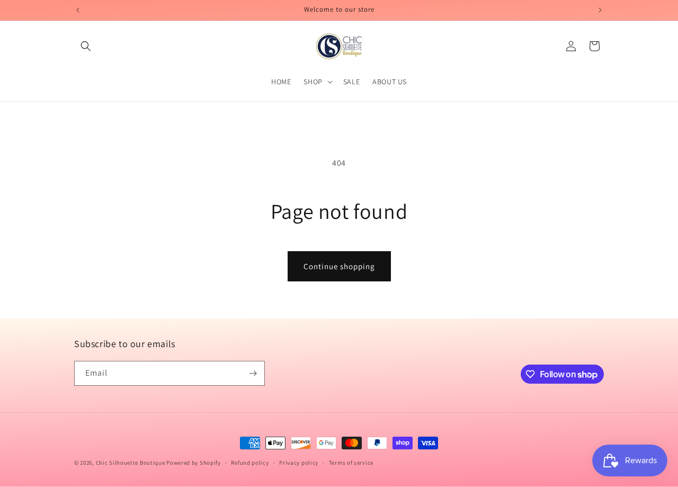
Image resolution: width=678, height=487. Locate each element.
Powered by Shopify (193, 462)
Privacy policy (298, 462)
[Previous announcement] (78, 10)
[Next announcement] (600, 10)
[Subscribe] (252, 373)
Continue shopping (339, 266)
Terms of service (351, 462)
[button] (85, 46)
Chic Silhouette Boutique (131, 462)
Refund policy (250, 462)
